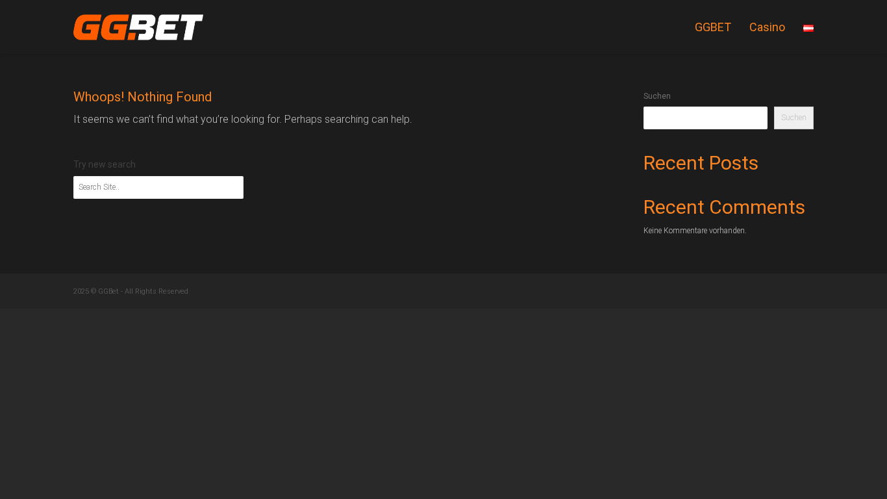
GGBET (713, 27)
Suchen (657, 96)
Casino (767, 27)
